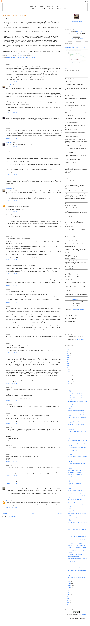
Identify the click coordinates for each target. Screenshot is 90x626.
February (70, 585)
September (70, 381)
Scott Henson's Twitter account (73, 24)
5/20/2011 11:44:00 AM (11, 233)
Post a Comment (5, 511)
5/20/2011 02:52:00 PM (11, 331)
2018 (68, 359)
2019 (68, 357)
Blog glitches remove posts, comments (75, 504)
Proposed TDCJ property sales (74, 556)
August (69, 383)
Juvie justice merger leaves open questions (76, 545)
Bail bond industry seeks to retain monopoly (76, 493)
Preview (71, 38)
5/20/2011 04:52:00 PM (11, 352)
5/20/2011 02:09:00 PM (11, 302)
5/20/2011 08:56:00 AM (11, 125)
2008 (68, 594)
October (70, 379)
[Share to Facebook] (30, 55)
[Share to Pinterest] (31, 55)
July (69, 386)
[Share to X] (28, 55)
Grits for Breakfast (45, 6)
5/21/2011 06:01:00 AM (11, 442)
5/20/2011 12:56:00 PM (11, 285)
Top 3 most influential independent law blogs (78, 309)
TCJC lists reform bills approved (74, 391)
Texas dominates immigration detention (76, 472)
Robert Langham (9, 486)
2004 (68, 602)
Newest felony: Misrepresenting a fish (75, 517)
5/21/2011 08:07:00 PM (11, 461)
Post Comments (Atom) (12, 516)
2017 (68, 361)
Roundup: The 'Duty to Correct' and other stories (77, 565)
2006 (68, 598)
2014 (68, 367)
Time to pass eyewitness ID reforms (75, 543)
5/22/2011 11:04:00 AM (11, 483)
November (70, 377)
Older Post (60, 513)
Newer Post (4, 513)
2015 (68, 365)
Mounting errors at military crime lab (75, 470)
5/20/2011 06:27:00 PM (11, 410)
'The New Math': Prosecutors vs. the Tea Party (77, 395)
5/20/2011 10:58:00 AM (11, 211)
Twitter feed (67, 283)
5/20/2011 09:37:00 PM (11, 433)
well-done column (13, 17)
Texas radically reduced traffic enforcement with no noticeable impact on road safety (75, 46)
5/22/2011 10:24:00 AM (11, 475)
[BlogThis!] (27, 55)
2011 (68, 374)
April (69, 581)
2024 (68, 347)
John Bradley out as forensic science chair (76, 410)
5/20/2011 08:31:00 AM (11, 81)
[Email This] (26, 55)
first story (58, 30)
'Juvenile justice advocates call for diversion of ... (77, 478)
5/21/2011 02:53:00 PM (11, 451)
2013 (68, 369)
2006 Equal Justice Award (76, 299)
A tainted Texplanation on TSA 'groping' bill (77, 412)
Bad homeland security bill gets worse (75, 465)
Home (32, 513)
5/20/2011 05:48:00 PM (11, 400)
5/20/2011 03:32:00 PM (11, 340)
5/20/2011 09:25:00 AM (11, 174)
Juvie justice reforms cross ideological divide (77, 435)
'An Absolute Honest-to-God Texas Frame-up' (77, 450)
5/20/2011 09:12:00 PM (11, 423)
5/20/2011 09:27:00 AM (11, 185)
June (69, 388)
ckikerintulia (8, 204)
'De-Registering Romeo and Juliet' (74, 502)
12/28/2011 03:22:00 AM (12, 507)
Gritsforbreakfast (9, 84)
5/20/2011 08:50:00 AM (11, 112)
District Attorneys (11, 57)
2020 (68, 355)
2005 (68, 600)
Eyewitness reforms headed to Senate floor (76, 463)
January (69, 587)
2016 (68, 363)
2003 (68, 604)
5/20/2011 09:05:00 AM (11, 138)
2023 (68, 349)
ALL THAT (8, 500)
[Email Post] (24, 55)
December (70, 375)
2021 (68, 353)
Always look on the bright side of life (75, 393)
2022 (68, 351)
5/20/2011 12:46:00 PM (11, 259)
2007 (68, 596)
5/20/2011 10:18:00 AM (11, 200)
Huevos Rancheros (81, 339)
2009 (68, 592)
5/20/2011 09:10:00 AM (11, 146)
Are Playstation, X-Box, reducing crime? (76, 554)
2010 (68, 590)
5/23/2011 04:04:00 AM (11, 497)
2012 (68, 371)
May (69, 390)
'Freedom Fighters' (71, 404)
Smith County (32, 57)
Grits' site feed (79, 31)
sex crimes (25, 57)
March (69, 583)
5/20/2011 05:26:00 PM (11, 383)
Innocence (19, 57)
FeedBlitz (81, 38)
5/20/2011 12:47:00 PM (11, 273)
